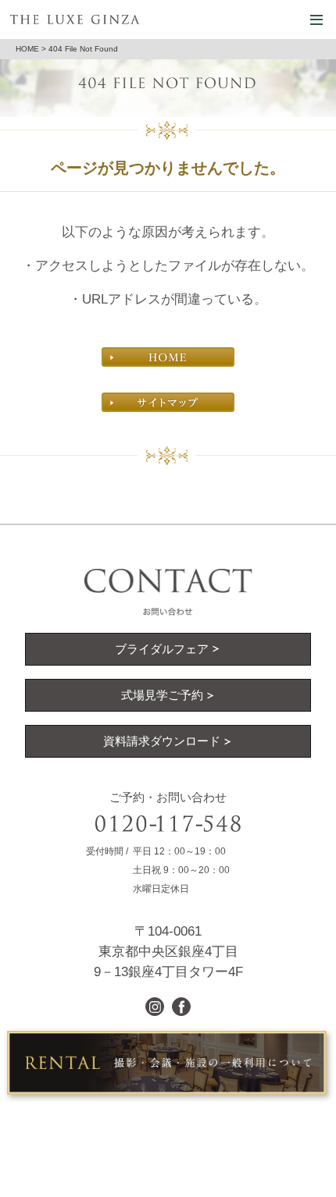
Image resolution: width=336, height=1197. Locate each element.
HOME (27, 48)
